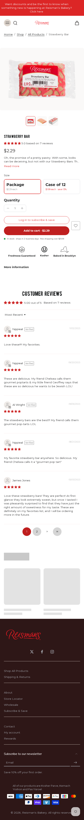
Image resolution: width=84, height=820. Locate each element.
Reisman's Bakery (34, 812)
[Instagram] (52, 651)
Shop (20, 34)
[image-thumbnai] (31, 121)
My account (12, 732)
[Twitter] (32, 651)
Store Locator (13, 698)
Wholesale (11, 704)
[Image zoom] (42, 79)
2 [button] (37, 531)
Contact (9, 726)
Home (8, 34)
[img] (12, 335)
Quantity (12, 200)
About (8, 692)
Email (9, 762)
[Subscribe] (75, 762)
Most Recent (14, 314)
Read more (11, 166)
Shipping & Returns (17, 676)
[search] (15, 23)
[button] (12, 143)
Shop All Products (16, 670)
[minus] (8, 208)
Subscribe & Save (16, 710)
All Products (36, 34)
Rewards (10, 738)
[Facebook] (42, 651)
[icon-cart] (75, 23)
